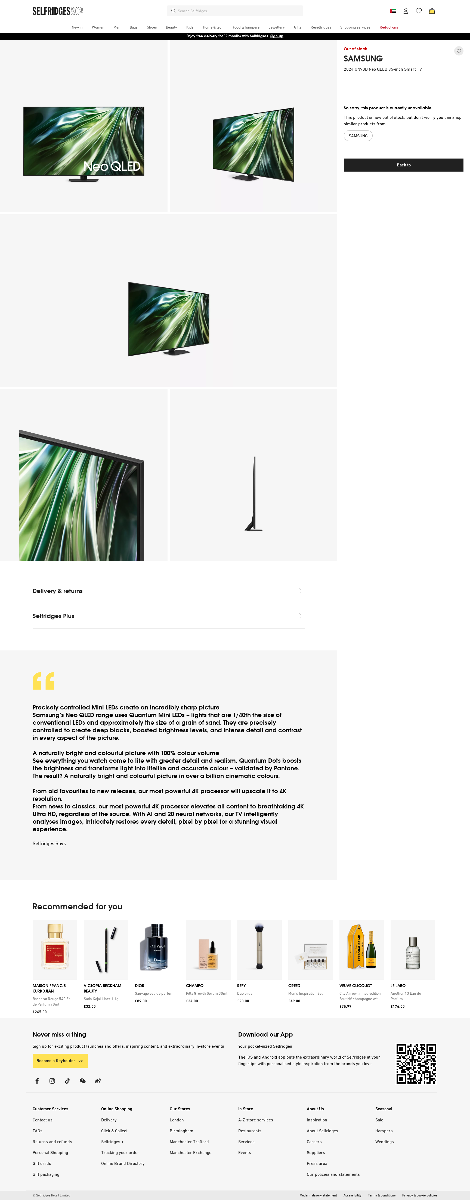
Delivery (109, 1119)
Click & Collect (114, 1130)
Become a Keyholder (55, 1060)
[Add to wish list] (458, 50)
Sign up (276, 36)
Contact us (42, 1119)
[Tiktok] (67, 1084)
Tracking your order (120, 1152)
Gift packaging (46, 1174)
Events (244, 1152)
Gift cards (42, 1163)
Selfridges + (112, 1141)
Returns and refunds (52, 1141)
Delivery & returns (58, 591)
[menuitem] (77, 27)
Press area (317, 1163)
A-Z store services (255, 1119)
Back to (404, 165)
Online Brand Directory (123, 1163)
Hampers (384, 1130)
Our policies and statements (333, 1174)
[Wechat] (82, 1084)
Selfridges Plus (53, 616)
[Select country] (392, 10)
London (177, 1119)
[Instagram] (52, 1084)
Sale (379, 1119)
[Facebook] (37, 1084)
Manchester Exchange (190, 1152)
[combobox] (239, 11)
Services (246, 1141)
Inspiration (317, 1119)
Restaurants (249, 1130)
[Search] (173, 10)
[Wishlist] (418, 10)
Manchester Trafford (189, 1141)
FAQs (37, 1130)
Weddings (384, 1141)
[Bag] (431, 10)
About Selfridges (322, 1130)
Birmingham (181, 1130)
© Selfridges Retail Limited (51, 1195)
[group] (234, 969)
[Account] (405, 10)
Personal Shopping (50, 1152)
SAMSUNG (363, 59)
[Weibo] (98, 1084)
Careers (314, 1141)
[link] (54, 1001)
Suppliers (316, 1152)
